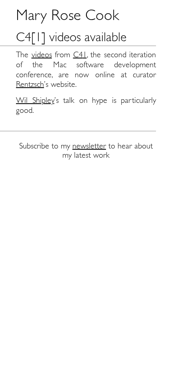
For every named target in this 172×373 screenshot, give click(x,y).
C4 (78, 54)
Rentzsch (30, 84)
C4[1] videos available (71, 36)
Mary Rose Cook (67, 15)
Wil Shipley (35, 100)
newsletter (89, 145)
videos (42, 54)
